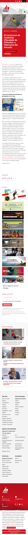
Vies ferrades (5, 476)
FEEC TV (17, 458)
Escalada (7, 53)
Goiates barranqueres (7, 474)
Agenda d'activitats (7, 458)
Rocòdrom (4, 416)
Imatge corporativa (6, 418)
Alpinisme (4, 435)
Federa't (17, 400)
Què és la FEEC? (6, 398)
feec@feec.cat (19, 499)
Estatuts (4, 404)
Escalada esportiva (10, 51)
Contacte (17, 510)
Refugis (17, 410)
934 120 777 (5, 506)
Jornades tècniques (6, 470)
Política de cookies (11, 524)
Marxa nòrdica (18, 445)
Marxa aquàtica (5, 445)
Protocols (4, 408)
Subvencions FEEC (6, 414)
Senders (17, 414)
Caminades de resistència (5, 437)
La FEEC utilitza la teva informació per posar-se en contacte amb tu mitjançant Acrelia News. (13, 309)
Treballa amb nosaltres (7, 422)
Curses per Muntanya (20, 437)
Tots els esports (6, 433)
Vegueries (4, 406)
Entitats (4, 412)
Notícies (6, 31)
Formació (17, 412)
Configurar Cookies (11, 527)
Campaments (5, 468)
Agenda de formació (20, 398)
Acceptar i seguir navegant (14, 530)
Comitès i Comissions (7, 424)
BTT (16, 435)
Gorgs (3, 464)
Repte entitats (5, 466)
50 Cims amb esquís (6, 462)
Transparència (5, 402)
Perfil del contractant (7, 420)
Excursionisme (18, 443)
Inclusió (17, 404)
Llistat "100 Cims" (6, 460)
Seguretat (17, 402)
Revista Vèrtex (18, 460)
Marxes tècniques (6, 447)
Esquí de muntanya (6, 443)
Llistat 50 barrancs (6, 472)
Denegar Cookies (14, 532)
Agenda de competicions (8, 431)
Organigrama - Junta (7, 410)
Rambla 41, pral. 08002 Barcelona (6, 499)
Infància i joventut (19, 406)
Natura (16, 408)
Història (4, 400)
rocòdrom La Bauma (8, 64)
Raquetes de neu (6, 451)
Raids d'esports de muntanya (19, 448)
